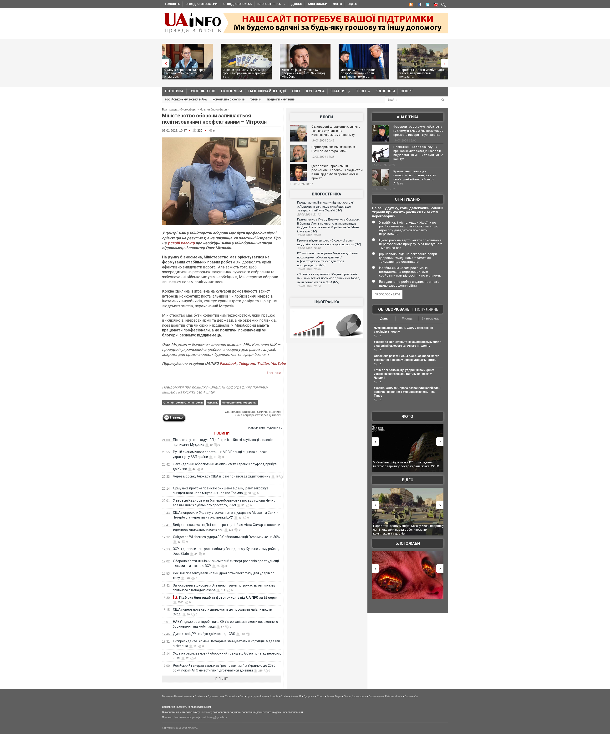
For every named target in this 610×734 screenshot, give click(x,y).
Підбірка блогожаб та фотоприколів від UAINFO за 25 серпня (229, 597)
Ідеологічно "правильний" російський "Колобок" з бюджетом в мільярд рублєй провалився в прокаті (337, 172)
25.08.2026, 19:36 (308, 269)
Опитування (408, 199)
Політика (174, 91)
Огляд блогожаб (237, 4)
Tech (359, 92)
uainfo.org (206, 712)
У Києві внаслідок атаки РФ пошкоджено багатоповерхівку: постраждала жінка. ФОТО (406, 464)
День (384, 318)
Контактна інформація (187, 717)
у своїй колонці (181, 243)
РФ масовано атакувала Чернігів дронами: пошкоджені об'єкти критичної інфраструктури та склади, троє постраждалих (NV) (328, 259)
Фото (337, 4)
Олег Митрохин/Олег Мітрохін (183, 402)
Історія (274, 696)
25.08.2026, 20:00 (308, 235)
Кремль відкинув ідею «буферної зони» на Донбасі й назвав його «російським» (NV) (329, 242)
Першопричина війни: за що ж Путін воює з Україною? (333, 149)
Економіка (232, 91)
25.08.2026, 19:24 (308, 286)
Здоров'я (385, 91)
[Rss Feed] (410, 5)
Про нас (167, 717)
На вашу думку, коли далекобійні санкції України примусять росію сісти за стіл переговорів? (407, 212)
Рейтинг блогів (393, 696)
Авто (294, 696)
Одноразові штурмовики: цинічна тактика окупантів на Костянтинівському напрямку (335, 130)
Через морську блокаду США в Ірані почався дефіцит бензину (221, 476)
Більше (221, 679)
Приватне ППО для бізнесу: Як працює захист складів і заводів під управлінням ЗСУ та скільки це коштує (418, 153)
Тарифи (255, 99)
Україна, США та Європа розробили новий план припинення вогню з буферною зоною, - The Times (407, 391)
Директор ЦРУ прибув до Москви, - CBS (204, 634)
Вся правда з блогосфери (179, 109)
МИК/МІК (212, 402)
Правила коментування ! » (264, 428)
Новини (221, 433)
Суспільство (202, 91)
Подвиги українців (281, 99)
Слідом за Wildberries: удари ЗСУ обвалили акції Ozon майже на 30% (226, 537)
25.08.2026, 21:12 (308, 214)
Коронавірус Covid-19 (228, 99)
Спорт (407, 91)
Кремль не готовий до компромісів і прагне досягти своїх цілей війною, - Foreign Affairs (414, 177)
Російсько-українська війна (186, 99)
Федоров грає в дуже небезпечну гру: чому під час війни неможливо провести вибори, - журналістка (418, 130)
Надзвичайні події (267, 91)
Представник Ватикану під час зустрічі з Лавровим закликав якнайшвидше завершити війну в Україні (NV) (325, 206)
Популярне (426, 309)
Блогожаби (317, 4)
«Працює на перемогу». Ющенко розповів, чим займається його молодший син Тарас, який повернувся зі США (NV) (328, 278)
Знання (337, 92)
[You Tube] (434, 5)
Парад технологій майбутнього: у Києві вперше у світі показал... (422, 73)
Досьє (296, 4)
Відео (352, 4)
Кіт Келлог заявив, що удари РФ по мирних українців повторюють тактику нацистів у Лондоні (404, 373)
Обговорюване (393, 309)
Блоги (326, 117)
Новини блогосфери (213, 109)
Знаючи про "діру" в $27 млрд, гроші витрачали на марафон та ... (245, 73)
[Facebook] (418, 5)
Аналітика (408, 117)
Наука (264, 696)
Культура (315, 91)
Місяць (407, 318)
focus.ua (274, 373)
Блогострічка (267, 4)
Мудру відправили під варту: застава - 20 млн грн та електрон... (185, 73)
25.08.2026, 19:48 (308, 248)
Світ (296, 91)
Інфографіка (326, 302)
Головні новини (183, 696)
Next (445, 63)
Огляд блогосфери (201, 4)
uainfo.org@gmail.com (215, 717)
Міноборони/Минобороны (239, 402)
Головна (172, 4)
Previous (164, 63)
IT (300, 696)
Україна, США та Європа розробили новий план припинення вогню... (358, 73)
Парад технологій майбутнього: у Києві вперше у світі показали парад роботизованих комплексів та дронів (408, 529)
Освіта (284, 696)
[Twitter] (426, 5)
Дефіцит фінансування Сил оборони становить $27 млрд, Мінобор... (303, 73)
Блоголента (376, 696)
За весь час (430, 318)
